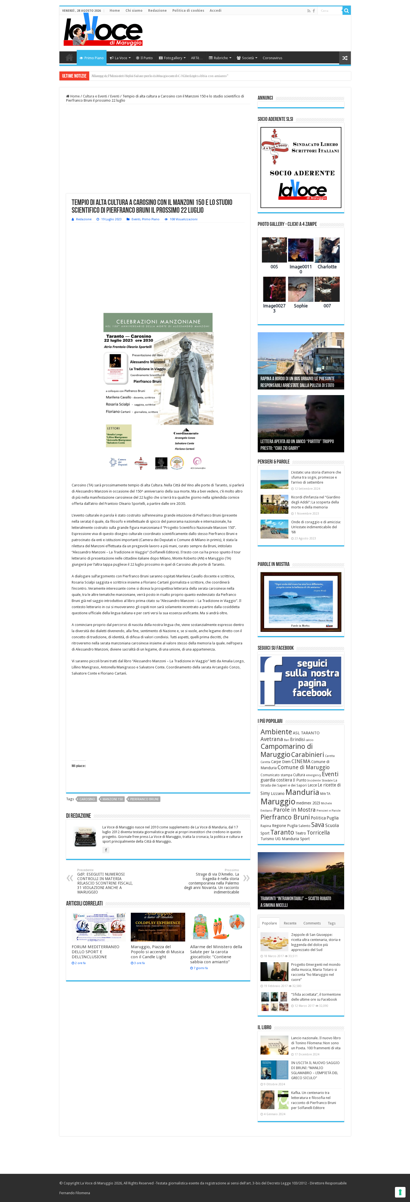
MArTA (325, 794)
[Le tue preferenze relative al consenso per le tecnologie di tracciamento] (400, 1192)
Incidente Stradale (320, 780)
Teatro (300, 833)
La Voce (121, 58)
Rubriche (221, 58)
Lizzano (277, 793)
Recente (290, 923)
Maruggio (278, 801)
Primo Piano (94, 58)
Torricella (318, 833)
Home (115, 11)
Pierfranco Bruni (144, 799)
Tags (332, 923)
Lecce (312, 785)
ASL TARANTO (306, 732)
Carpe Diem (281, 761)
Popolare (269, 923)
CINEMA (300, 761)
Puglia (333, 818)
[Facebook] (313, 11)
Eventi (114, 96)
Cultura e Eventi (95, 96)
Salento (304, 826)
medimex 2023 (308, 803)
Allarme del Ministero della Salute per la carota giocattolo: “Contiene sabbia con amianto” (159, 76)
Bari (286, 740)
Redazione (157, 11)
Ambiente (276, 732)
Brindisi (297, 739)
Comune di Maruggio (304, 767)
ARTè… (197, 58)
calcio (309, 740)
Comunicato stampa (276, 775)
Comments (312, 923)
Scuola (332, 825)
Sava (317, 824)
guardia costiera (276, 780)
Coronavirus (272, 58)
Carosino (87, 799)
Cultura (299, 775)
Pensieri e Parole (329, 811)
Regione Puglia (285, 825)
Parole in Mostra (294, 809)
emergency (313, 775)
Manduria (302, 792)
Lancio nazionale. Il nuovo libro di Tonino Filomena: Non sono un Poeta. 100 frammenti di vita (316, 1043)
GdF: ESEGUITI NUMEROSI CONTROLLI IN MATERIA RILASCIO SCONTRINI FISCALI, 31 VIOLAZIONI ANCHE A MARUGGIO (105, 881)
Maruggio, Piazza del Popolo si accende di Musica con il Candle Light (157, 951)
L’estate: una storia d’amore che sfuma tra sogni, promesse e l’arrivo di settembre (316, 477)
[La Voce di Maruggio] (103, 28)
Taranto (282, 832)
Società (248, 58)
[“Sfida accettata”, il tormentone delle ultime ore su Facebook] (274, 1001)
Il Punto (147, 58)
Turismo (267, 839)
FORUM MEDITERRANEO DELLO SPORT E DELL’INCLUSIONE (95, 951)
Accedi (215, 11)
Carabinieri (307, 755)
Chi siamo (134, 11)
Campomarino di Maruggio (287, 750)
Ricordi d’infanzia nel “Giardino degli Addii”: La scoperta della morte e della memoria (315, 502)
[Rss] (309, 11)
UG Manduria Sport (292, 838)
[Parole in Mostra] (301, 602)
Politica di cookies (188, 11)
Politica (318, 818)
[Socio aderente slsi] (301, 167)
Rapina (266, 826)
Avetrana (272, 739)
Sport (265, 833)
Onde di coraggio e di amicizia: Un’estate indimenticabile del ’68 (316, 527)
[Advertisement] (245, 33)
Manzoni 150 (113, 799)
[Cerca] (347, 10)
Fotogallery (173, 58)
